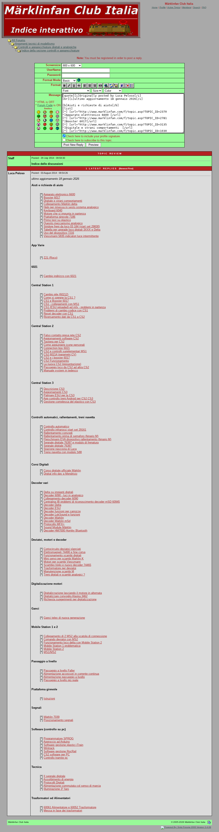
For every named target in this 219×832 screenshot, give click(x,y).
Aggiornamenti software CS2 (61, 338)
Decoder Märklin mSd (57, 521)
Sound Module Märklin (57, 527)
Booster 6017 (52, 197)
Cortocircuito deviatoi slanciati (62, 549)
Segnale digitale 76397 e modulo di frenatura (71, 442)
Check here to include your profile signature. (93, 136)
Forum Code (45, 105)
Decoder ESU (52, 508)
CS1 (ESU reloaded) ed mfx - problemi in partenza (75, 307)
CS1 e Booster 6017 (56, 300)
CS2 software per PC (57, 754)
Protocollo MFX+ (54, 524)
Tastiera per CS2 (53, 341)
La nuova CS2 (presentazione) (62, 364)
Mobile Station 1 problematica (62, 645)
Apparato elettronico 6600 (59, 194)
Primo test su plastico (57, 220)
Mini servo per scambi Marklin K (64, 558)
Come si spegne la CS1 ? (59, 297)
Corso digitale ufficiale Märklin (62, 470)
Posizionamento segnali (58, 720)
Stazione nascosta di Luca (60, 449)
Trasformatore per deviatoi (60, 568)
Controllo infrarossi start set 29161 (65, 429)
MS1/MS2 (50, 652)
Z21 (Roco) (50, 257)
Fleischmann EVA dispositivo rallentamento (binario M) (77, 439)
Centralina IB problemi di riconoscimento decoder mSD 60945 (82, 501)
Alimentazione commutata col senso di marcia (72, 785)
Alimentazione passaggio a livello (64, 677)
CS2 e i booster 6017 (57, 357)
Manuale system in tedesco (60, 370)
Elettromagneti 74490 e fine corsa (64, 552)
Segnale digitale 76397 (58, 445)
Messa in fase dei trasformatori (63, 810)
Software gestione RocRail (60, 751)
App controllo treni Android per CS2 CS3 (68, 398)
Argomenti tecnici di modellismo (35, 43)
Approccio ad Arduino (56, 741)
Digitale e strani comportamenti (63, 200)
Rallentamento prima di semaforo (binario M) (71, 436)
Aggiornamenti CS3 (55, 392)
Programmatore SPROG (59, 738)
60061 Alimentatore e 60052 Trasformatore (70, 807)
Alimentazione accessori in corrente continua (71, 673)
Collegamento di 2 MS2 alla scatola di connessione (75, 636)
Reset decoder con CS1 (58, 313)
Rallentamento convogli (58, 432)
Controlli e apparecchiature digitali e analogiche (47, 47)
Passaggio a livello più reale (61, 680)
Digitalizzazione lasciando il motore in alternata (73, 593)
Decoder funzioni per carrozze (62, 511)
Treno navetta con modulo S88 (63, 452)
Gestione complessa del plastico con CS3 (70, 401)
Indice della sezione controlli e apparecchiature (50, 50)
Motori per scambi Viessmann (62, 561)
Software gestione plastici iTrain (63, 745)
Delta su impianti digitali (58, 492)
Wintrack (49, 748)
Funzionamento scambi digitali (62, 555)
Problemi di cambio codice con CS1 (66, 310)
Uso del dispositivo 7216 (59, 232)
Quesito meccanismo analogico (63, 223)
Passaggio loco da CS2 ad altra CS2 (66, 367)
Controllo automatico (56, 426)
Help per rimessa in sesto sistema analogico (71, 207)
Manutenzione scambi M (59, 571)
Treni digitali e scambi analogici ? (64, 574)
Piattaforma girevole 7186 (59, 216)
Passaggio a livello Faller (59, 670)
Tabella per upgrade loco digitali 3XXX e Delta (72, 229)
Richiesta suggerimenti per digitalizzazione (70, 599)
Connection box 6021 (57, 348)
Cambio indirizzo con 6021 (60, 276)
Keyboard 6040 (53, 210)
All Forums (18, 40)
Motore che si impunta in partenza (65, 213)
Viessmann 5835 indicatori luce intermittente (71, 236)
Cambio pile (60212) (56, 294)
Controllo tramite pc (56, 757)
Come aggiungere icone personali (64, 344)
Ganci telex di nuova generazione (64, 617)
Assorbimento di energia (58, 779)
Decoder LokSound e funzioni (62, 514)
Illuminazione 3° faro (56, 789)
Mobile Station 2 (54, 649)
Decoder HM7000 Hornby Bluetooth (65, 530)
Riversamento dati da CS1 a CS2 (64, 316)
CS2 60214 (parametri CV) (60, 354)
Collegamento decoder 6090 (61, 498)
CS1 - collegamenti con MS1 (61, 304)
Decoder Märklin (54, 517)
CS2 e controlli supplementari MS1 (65, 351)
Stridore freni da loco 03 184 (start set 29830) (72, 226)
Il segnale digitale (54, 776)
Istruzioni (49, 698)
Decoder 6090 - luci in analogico (63, 495)
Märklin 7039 (51, 717)
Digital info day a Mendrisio (60, 473)
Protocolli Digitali (54, 782)
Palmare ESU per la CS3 (59, 395)
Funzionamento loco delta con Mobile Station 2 (73, 642)
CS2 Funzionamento (56, 360)
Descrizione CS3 (54, 388)
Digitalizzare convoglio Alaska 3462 (65, 596)
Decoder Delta (52, 505)
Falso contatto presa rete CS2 (62, 335)
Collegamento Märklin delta (60, 204)
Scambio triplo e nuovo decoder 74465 (67, 565)
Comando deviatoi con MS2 (61, 639)
